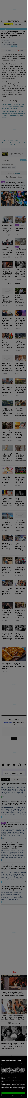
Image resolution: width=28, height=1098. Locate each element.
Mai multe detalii (21, 1066)
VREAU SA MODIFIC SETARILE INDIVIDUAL (13, 1095)
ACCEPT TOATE (13, 1093)
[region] (13, 1077)
